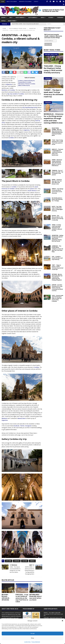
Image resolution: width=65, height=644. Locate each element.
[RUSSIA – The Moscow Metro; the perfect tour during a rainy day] (47, 217)
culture (24, 561)
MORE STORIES (12, 21)
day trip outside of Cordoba (15, 94)
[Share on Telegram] (33, 72)
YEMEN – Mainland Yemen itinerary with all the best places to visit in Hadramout (57, 162)
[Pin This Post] (14, 72)
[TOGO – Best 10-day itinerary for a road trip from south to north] (47, 141)
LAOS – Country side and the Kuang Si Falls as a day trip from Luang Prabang (57, 298)
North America (20, 17)
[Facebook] (47, 1)
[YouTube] (53, 1)
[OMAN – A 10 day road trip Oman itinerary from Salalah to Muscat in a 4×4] (47, 226)
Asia (10, 17)
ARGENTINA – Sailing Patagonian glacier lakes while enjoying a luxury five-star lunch (57, 238)
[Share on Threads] (40, 72)
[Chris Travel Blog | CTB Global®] (32, 15)
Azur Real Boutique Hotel (29, 107)
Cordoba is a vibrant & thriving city (26, 80)
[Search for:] (54, 24)
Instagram (28, 426)
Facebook (16, 426)
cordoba (16, 561)
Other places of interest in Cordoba (26, 83)
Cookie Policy (27, 642)
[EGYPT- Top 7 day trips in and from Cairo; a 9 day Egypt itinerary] (47, 208)
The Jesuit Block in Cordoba (24, 82)
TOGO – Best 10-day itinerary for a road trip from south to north (57, 142)
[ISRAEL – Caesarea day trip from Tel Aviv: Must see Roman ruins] (47, 181)
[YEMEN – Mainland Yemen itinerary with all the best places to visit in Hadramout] (47, 161)
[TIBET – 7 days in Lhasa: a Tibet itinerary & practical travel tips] (47, 266)
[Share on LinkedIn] (11, 72)
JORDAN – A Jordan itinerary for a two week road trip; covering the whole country (57, 287)
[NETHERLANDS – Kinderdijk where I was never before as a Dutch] (35, 588)
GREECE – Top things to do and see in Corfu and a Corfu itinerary (57, 191)
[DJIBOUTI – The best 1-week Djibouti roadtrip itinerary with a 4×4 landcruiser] (47, 151)
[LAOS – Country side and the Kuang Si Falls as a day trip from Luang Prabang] (47, 297)
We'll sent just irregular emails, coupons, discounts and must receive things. (53, 36)
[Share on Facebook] (3, 72)
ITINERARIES (60, 17)
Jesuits (32, 188)
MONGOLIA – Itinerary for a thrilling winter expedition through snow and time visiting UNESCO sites (53, 118)
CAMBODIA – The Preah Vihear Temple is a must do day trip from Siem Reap (57, 248)
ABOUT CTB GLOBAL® (12, 1)
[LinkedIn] (63, 1)
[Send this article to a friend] (18, 72)
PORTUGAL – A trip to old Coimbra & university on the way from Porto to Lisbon (22, 598)
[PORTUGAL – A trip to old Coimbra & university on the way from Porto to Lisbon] (22, 588)
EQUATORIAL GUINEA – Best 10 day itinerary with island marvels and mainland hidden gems (57, 131)
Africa (42, 17)
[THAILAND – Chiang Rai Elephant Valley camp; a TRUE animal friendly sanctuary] (53, 58)
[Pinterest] (60, 1)
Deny (32, 638)
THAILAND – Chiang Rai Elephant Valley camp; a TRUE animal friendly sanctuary (53, 69)
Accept (32, 633)
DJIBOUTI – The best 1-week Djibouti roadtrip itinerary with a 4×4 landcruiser (57, 152)
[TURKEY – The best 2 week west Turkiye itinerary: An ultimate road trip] (53, 82)
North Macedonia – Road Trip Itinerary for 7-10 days (57, 199)
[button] (62, 621)
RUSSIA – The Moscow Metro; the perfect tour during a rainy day (57, 218)
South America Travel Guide (17, 28)
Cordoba (12, 90)
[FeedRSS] (63, 4)
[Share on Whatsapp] (25, 72)
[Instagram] (50, 1)
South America (32, 17)
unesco (32, 561)
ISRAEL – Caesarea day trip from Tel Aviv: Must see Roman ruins (57, 182)
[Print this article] (22, 72)
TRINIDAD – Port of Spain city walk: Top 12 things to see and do (57, 172)
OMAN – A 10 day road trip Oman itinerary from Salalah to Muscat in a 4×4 (57, 227)
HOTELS (3, 21)
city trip (8, 561)
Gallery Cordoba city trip (24, 85)
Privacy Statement (35, 642)
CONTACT (36, 1)
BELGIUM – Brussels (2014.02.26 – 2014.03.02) (6, 597)
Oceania (50, 17)
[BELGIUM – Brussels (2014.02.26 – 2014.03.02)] (8, 588)
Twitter (22, 426)
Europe (3, 17)
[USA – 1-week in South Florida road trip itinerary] (47, 258)
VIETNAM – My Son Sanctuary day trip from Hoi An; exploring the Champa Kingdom (57, 277)
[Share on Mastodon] (29, 72)
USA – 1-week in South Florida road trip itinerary (57, 258)
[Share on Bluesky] (36, 72)
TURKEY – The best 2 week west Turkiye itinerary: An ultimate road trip (53, 93)
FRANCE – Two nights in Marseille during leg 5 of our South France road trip (53, 614)
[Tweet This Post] (7, 72)
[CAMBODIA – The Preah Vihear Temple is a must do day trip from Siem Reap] (47, 247)
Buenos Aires (21, 418)
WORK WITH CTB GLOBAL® (25, 1)
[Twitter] (56, 1)
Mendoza (4, 90)
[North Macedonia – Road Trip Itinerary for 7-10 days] (47, 199)
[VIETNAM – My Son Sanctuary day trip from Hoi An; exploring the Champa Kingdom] (47, 276)
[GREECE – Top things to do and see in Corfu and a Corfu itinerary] (47, 190)
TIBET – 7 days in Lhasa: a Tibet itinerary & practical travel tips (57, 267)
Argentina (9, 84)
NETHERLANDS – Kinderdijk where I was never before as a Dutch (35, 597)
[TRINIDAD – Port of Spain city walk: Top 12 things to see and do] (47, 172)
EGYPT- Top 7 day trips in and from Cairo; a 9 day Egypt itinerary (57, 209)
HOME (2, 1)
